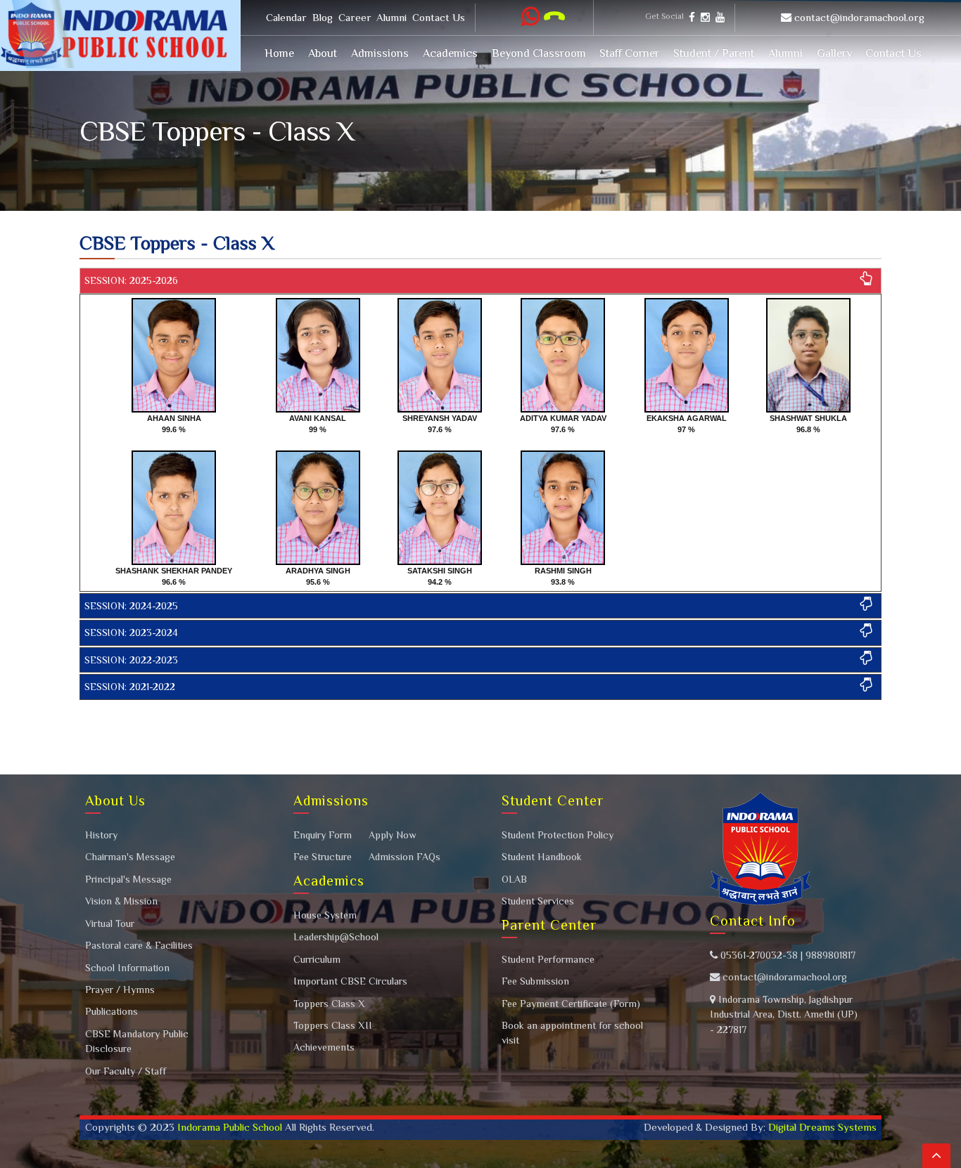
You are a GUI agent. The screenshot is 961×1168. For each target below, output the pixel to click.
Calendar (286, 17)
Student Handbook (542, 856)
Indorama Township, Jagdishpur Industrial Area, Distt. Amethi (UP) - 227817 (784, 1014)
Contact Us (438, 17)
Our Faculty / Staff (125, 1071)
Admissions (380, 53)
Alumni (391, 17)
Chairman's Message (130, 856)
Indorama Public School (229, 1127)
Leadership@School (335, 936)
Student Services (538, 901)
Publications (111, 1011)
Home (279, 53)
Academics (450, 53)
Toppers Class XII (332, 1025)
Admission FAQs (404, 856)
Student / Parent (713, 53)
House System (325, 915)
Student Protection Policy (557, 835)
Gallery (834, 53)
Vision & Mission (121, 901)
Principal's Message (128, 879)
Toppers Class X (329, 1003)
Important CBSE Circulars (350, 981)
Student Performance (548, 959)
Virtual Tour (109, 923)
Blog (322, 17)
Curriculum (317, 959)
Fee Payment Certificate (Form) (571, 1003)
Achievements (324, 1047)
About (322, 53)
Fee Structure (322, 856)
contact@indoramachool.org (859, 17)
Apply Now (392, 835)
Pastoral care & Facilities (139, 945)
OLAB (514, 879)
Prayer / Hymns (120, 989)
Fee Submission (535, 981)
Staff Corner (629, 53)
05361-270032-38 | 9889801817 (786, 955)
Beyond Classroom (539, 53)
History (101, 835)
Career (354, 17)
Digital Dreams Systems (821, 1127)
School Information (127, 967)
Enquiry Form (322, 835)
